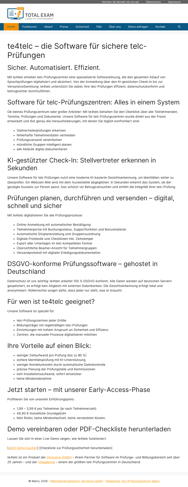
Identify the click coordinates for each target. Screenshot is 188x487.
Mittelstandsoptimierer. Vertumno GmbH (76, 481)
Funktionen (29, 26)
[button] (179, 26)
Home (11, 26)
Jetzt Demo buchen (22, 448)
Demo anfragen (138, 26)
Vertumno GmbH (59, 457)
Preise (64, 26)
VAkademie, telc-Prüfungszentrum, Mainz (133, 481)
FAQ (99, 26)
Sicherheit (82, 26)
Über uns (115, 26)
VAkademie (46, 462)
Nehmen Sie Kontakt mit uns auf (120, 1)
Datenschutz (153, 1)
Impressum (174, 1)
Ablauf (48, 26)
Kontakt (160, 26)
